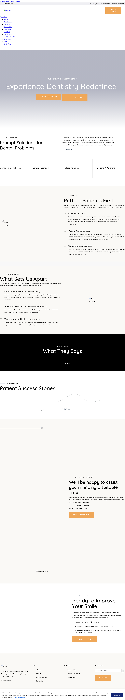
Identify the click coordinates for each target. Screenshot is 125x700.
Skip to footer (15, 1)
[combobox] (33, 323)
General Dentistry (41, 168)
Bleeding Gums (72, 168)
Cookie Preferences (19, 697)
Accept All (117, 695)
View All (70, 149)
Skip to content (5, 1)
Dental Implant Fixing (10, 168)
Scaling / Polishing (106, 168)
